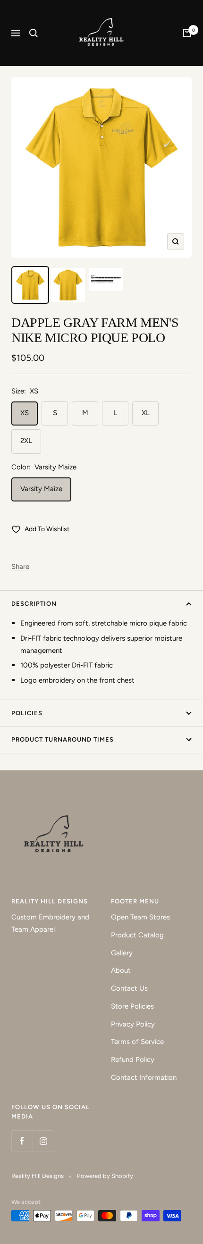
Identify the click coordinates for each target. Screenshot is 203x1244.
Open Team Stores (140, 917)
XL (146, 413)
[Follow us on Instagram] (43, 1141)
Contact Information (144, 1077)
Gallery (122, 953)
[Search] (33, 33)
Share (20, 566)
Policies (26, 713)
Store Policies (132, 1006)
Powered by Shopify (105, 1175)
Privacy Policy (133, 1024)
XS (24, 413)
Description (34, 603)
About (121, 970)
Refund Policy (132, 1059)
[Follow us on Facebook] (22, 1141)
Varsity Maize (41, 488)
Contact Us (129, 988)
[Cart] (187, 33)
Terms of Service (137, 1041)
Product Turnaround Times (62, 739)
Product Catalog (137, 935)
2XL (26, 440)
